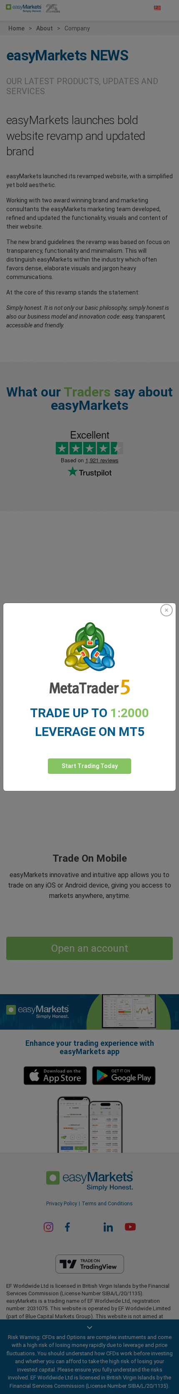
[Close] (166, 610)
